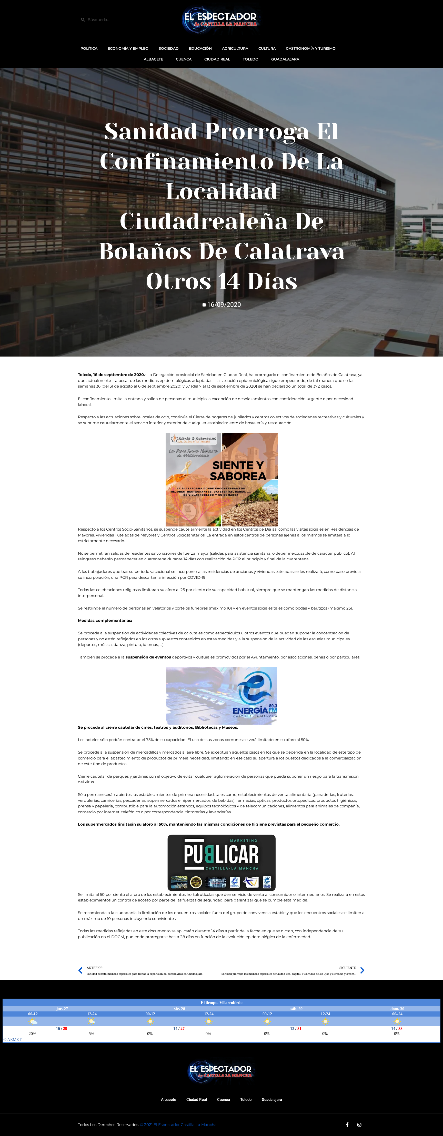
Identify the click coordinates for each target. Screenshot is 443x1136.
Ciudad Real (196, 1099)
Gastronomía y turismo (311, 48)
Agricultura (235, 48)
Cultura (267, 48)
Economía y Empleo (128, 48)
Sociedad (169, 48)
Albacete (168, 1099)
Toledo (245, 1099)
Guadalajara (272, 1099)
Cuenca (223, 1099)
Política (88, 48)
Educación (200, 48)
